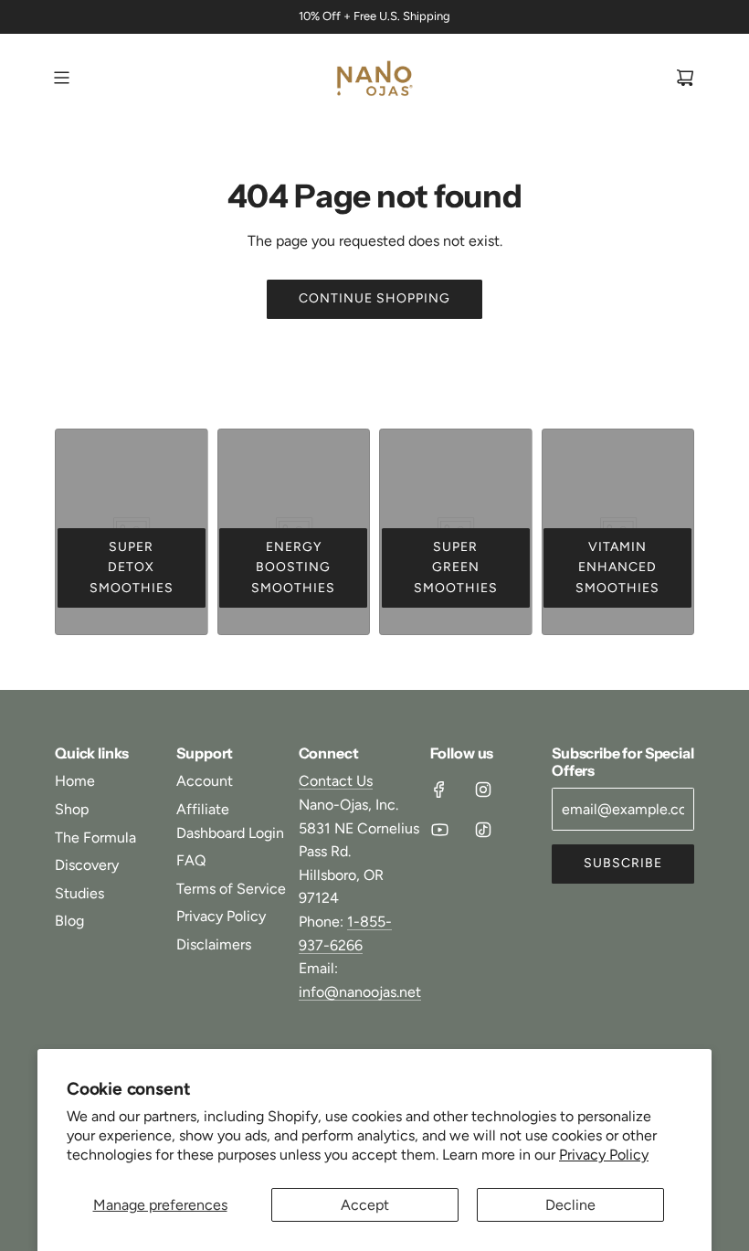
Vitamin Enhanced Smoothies (617, 567)
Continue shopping (374, 298)
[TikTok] (483, 830)
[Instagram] (483, 789)
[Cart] (685, 78)
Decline (570, 1205)
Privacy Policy (604, 1154)
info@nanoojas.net (360, 992)
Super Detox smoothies (132, 567)
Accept (365, 1205)
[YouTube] (439, 830)
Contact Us (336, 781)
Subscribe (623, 863)
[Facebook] (439, 789)
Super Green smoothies (456, 567)
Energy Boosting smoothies (293, 567)
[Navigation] (61, 78)
